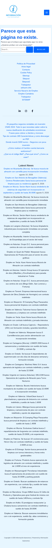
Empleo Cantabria (26, 94)
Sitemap (26, 76)
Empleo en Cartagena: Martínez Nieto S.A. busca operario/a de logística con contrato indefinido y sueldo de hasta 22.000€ (26, 368)
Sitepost (26, 79)
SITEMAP (26, 100)
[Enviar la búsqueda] (29, 50)
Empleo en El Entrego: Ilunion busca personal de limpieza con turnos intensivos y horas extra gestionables (26, 452)
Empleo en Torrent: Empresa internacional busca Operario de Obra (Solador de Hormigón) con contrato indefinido (26, 294)
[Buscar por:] (17, 49)
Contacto (26, 70)
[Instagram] (26, 111)
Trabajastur (26, 85)
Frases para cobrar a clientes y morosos (26, 133)
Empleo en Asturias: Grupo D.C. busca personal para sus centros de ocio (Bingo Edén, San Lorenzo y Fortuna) (26, 284)
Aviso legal (26, 67)
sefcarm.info (26, 88)
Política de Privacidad (26, 64)
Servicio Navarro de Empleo (26, 91)
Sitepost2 (26, 82)
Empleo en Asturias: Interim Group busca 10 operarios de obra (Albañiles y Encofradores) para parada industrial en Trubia (26, 273)
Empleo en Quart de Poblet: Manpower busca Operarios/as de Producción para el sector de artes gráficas (26, 255)
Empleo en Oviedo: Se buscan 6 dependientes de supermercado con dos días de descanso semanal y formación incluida (26, 357)
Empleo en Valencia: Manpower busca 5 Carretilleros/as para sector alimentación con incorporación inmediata (26, 335)
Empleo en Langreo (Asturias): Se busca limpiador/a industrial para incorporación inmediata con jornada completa (26, 229)
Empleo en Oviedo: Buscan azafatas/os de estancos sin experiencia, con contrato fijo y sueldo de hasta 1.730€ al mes (26, 485)
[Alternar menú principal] (46, 12)
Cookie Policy (26, 73)
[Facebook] (32, 111)
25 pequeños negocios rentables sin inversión (26, 124)
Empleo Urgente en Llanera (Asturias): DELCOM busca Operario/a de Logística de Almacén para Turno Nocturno (26, 378)
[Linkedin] (19, 111)
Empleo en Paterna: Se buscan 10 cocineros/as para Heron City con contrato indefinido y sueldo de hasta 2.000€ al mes (26, 442)
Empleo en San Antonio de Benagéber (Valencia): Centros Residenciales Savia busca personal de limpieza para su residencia (26, 181)
